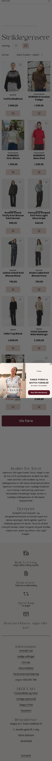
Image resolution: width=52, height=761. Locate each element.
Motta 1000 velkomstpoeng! (39, 392)
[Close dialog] (51, 364)
